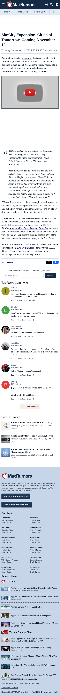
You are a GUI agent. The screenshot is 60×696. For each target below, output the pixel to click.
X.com (9, 522)
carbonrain (16, 326)
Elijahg (14, 307)
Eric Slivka (34, 518)
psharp (14, 381)
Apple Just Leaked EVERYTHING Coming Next (31, 616)
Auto (46, 692)
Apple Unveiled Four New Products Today (32, 422)
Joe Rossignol (35, 527)
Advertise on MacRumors (17, 504)
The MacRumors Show (20, 632)
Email (3, 522)
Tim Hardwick (35, 537)
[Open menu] (3, 4)
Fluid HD (39, 692)
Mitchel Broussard (8, 537)
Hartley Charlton (7, 547)
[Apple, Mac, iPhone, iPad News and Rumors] (21, 8)
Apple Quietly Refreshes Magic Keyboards (32, 436)
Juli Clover (52, 50)
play (30, 92)
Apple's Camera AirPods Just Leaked (26, 607)
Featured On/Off (8, 692)
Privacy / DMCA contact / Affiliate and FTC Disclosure (20, 683)
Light (50, 692)
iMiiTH (14, 288)
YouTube (10, 581)
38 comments (7, 262)
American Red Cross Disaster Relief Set (28, 228)
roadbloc (15, 343)
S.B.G (13, 365)
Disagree (31, 300)
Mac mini (8, 12)
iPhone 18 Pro (40, 12)
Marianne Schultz (36, 547)
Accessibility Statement (9, 688)
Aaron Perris (34, 567)
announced (27, 58)
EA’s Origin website (26, 248)
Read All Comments (30, 407)
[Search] (52, 4)
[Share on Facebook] (56, 262)
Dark (55, 692)
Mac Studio (23, 12)
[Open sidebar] (57, 5)
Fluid (33, 692)
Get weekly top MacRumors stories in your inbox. (30, 270)
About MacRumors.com (16, 496)
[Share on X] (49, 262)
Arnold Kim (5, 518)
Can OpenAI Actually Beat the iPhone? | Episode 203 (33, 675)
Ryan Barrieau (35, 557)
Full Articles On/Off (22, 692)
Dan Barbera (6, 557)
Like (25, 300)
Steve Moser (6, 567)
